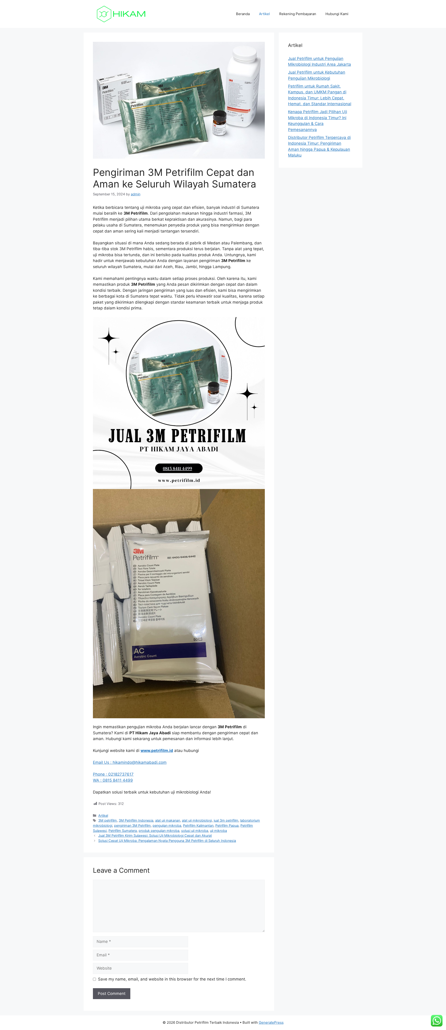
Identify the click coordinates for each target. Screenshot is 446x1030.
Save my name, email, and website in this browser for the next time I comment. (172, 979)
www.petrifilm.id (157, 750)
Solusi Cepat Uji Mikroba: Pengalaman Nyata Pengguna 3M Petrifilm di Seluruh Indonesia (167, 841)
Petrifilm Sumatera (122, 831)
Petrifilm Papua (227, 825)
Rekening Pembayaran (297, 14)
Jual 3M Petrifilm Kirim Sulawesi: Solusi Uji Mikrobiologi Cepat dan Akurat (155, 835)
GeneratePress (271, 1022)
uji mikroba (218, 831)
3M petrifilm (107, 820)
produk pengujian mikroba (159, 831)
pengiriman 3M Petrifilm (132, 825)
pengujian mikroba (167, 825)
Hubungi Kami (336, 14)
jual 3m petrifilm (226, 820)
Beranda (243, 14)
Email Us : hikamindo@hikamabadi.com (130, 762)
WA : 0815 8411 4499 (113, 780)
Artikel (264, 14)
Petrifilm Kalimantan (198, 825)
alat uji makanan (167, 820)
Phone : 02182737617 (113, 774)
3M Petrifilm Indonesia (136, 820)
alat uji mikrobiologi (197, 820)
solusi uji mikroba (194, 831)
